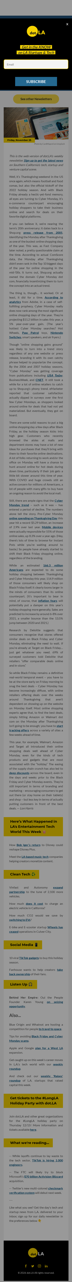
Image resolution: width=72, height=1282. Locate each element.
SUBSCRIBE (36, 81)
